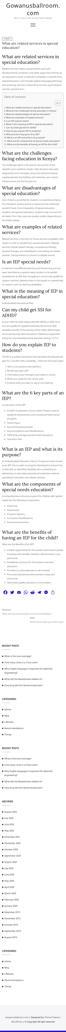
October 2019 (11, 924)
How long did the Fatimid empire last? (23, 685)
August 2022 (10, 811)
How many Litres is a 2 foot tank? (21, 662)
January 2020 (10, 905)
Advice (7, 709)
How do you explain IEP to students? (23, 131)
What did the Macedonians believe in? (23, 679)
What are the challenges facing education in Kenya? (31, 110)
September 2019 (12, 930)
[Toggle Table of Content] (56, 103)
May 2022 (9, 830)
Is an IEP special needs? (17, 121)
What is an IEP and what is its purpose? (26, 137)
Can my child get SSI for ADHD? (21, 127)
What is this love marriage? (17, 656)
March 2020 (10, 893)
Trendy (7, 39)
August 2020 (10, 861)
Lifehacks (9, 721)
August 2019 (10, 937)
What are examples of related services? (25, 117)
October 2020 (11, 849)
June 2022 (9, 824)
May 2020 (9, 880)
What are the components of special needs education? (33, 141)
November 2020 (12, 843)
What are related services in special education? (28, 107)
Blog (6, 715)
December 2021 (12, 836)
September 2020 (12, 855)
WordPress (16, 1021)
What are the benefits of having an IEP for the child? (32, 144)
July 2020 (8, 868)
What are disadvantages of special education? (28, 114)
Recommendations (14, 728)
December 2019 (12, 912)
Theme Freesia (52, 1017)
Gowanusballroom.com (33, 9)
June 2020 (9, 874)
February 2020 (11, 899)
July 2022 (8, 818)
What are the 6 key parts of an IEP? (22, 134)
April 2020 (9, 887)
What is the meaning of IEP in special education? (29, 124)
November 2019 (12, 918)
